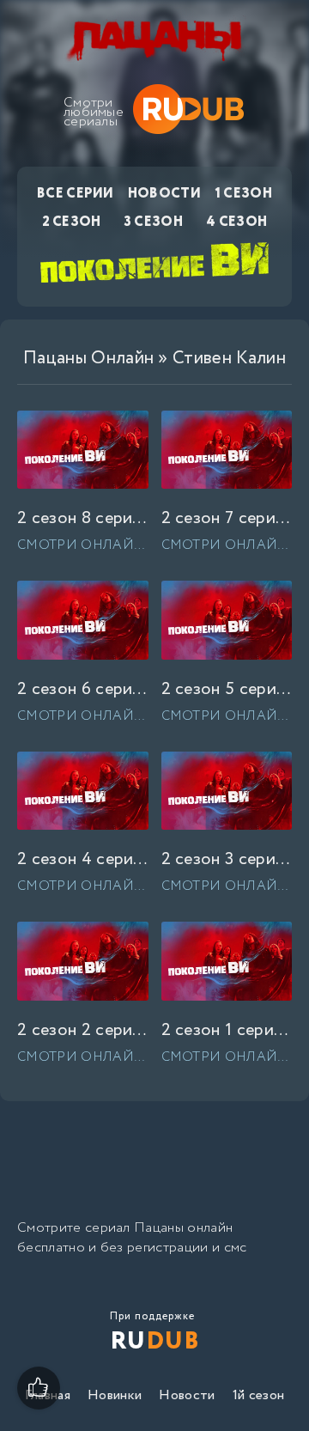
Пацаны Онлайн (88, 358)
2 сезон (71, 222)
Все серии (75, 194)
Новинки (115, 1395)
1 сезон (243, 194)
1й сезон (259, 1395)
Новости (164, 194)
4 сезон (236, 222)
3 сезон (153, 222)
